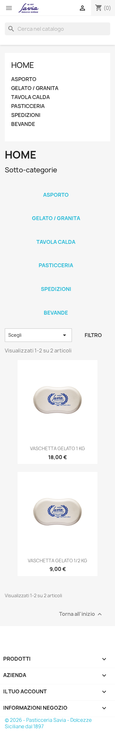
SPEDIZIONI (25, 115)
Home (22, 65)
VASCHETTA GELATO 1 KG (57, 448)
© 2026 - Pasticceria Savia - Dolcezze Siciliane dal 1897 (48, 723)
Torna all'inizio (81, 614)
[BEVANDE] (56, 304)
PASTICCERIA (28, 106)
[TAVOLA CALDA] (56, 233)
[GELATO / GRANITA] (56, 210)
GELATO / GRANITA (34, 88)
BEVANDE (23, 124)
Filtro (93, 335)
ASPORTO (23, 79)
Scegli (38, 335)
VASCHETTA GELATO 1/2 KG (57, 560)
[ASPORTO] (56, 186)
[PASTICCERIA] (56, 257)
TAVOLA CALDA (30, 97)
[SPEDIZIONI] (56, 280)
